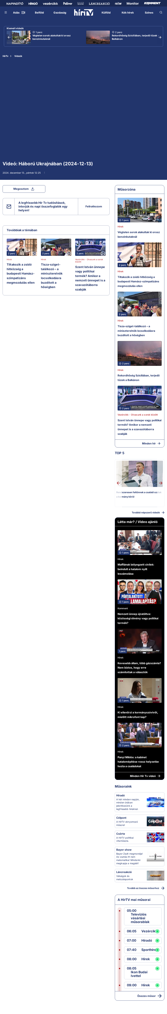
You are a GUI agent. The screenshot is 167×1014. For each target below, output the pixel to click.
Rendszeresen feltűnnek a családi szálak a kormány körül (138, 494)
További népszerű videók (146, 512)
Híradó (120, 795)
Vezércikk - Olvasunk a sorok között (89, 260)
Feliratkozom (93, 206)
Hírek (9, 259)
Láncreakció (124, 872)
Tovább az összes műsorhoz (143, 888)
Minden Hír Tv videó (143, 776)
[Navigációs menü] (6, 12)
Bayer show (124, 849)
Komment (123, 608)
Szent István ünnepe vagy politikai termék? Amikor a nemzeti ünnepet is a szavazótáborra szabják (90, 278)
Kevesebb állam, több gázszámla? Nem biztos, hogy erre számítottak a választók (139, 668)
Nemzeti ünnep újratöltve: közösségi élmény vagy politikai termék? (138, 618)
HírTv (5, 56)
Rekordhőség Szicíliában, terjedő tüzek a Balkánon (135, 37)
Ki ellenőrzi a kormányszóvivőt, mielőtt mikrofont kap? (138, 715)
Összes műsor (146, 996)
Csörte (120, 833)
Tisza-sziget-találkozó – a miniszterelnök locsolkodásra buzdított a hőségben (51, 276)
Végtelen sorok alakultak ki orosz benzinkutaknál (51, 37)
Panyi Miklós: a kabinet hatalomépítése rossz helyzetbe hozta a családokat (138, 762)
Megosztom (21, 188)
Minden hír (149, 443)
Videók (18, 56)
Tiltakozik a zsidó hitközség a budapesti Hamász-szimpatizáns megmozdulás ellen (21, 273)
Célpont (121, 817)
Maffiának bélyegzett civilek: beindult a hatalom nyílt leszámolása (136, 569)
